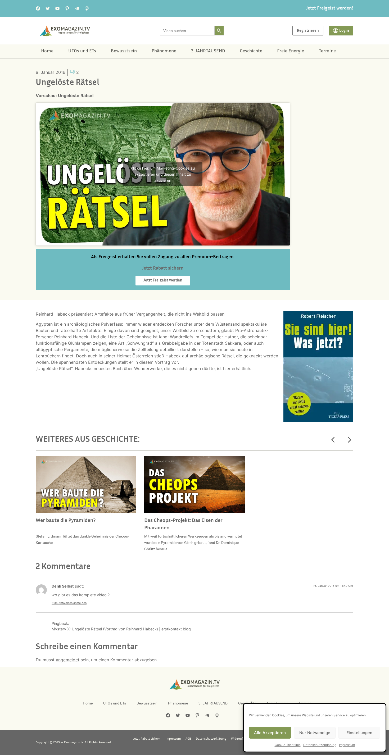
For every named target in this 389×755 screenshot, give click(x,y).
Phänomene (164, 51)
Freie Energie (290, 51)
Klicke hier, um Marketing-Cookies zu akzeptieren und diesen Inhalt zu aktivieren (163, 174)
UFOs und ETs (82, 51)
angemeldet (67, 659)
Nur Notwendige (314, 732)
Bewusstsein (124, 51)
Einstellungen (359, 732)
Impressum (347, 745)
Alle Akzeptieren (270, 732)
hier (226, 368)
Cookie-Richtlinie (288, 745)
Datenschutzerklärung (319, 745)
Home (47, 51)
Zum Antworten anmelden (69, 603)
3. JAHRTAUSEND (208, 51)
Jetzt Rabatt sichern (147, 739)
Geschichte (251, 51)
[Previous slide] (333, 440)
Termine (327, 51)
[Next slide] (349, 440)
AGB (188, 739)
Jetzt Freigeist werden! (329, 8)
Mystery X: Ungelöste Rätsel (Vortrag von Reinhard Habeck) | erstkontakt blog (121, 629)
